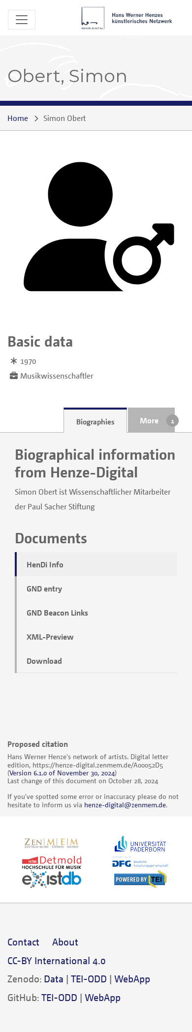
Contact (23, 942)
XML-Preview (50, 637)
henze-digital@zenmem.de (125, 804)
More (149, 420)
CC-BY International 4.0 (56, 960)
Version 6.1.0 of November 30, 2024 (62, 772)
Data (54, 979)
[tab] (95, 420)
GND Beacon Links (57, 613)
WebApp (132, 979)
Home (17, 118)
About (65, 942)
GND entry (44, 588)
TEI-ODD (89, 979)
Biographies (95, 421)
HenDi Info (45, 564)
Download (44, 661)
